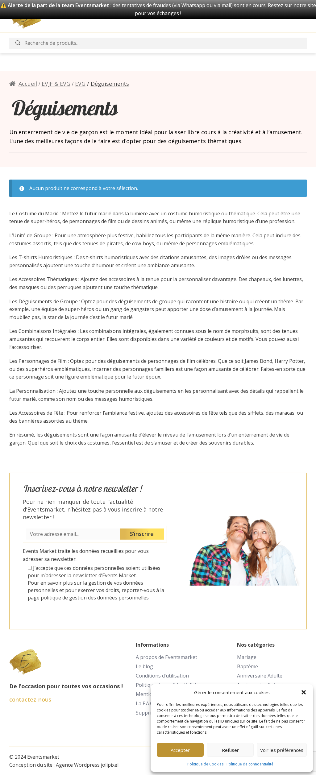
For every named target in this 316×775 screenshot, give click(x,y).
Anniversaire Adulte (259, 675)
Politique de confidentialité (250, 764)
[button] (304, 692)
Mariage (246, 657)
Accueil (28, 83)
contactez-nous (30, 699)
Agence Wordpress (78, 764)
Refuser (230, 750)
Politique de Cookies (205, 764)
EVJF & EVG (56, 83)
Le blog (144, 666)
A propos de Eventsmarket (166, 657)
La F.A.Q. (145, 703)
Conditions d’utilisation (162, 675)
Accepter (180, 750)
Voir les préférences (281, 750)
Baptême (247, 666)
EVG (80, 83)
